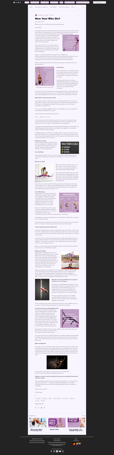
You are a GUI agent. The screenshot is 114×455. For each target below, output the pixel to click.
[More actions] (78, 15)
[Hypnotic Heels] (57, 422)
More (72, 7)
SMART (50, 398)
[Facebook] (14, 2)
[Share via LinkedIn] (41, 407)
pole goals (72, 398)
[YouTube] (18, 2)
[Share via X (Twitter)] (38, 407)
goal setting (44, 398)
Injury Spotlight (53, 7)
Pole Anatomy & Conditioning (41, 7)
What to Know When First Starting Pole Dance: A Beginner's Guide (36, 430)
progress (37, 400)
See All (83, 415)
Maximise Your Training (64, 7)
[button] (83, 7)
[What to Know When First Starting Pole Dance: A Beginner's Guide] (37, 422)
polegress (43, 400)
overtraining (38, 398)
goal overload (65, 398)
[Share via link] (44, 407)
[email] (20, 2)
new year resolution (57, 398)
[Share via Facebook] (35, 407)
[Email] (63, 451)
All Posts (31, 7)
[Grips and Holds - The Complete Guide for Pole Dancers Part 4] (76, 422)
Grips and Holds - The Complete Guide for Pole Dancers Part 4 (76, 430)
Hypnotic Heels (54, 429)
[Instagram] (16, 2)
